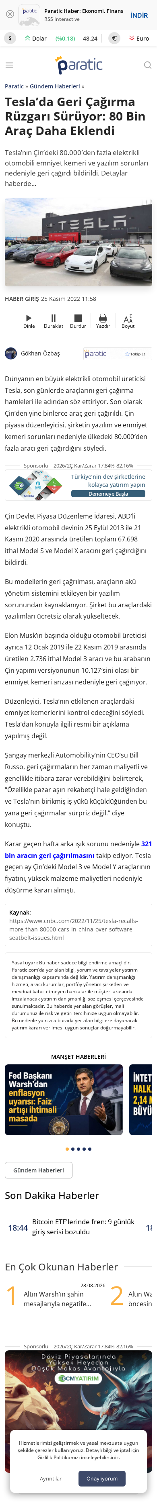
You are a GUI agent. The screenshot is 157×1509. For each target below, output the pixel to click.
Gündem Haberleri (55, 86)
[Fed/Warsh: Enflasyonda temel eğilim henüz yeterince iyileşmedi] (64, 1099)
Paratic (14, 86)
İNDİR (139, 15)
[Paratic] (78, 66)
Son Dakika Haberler (52, 1195)
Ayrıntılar (51, 1478)
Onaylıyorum (102, 1478)
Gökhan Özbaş (40, 353)
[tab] (67, 1149)
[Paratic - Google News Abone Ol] (117, 356)
